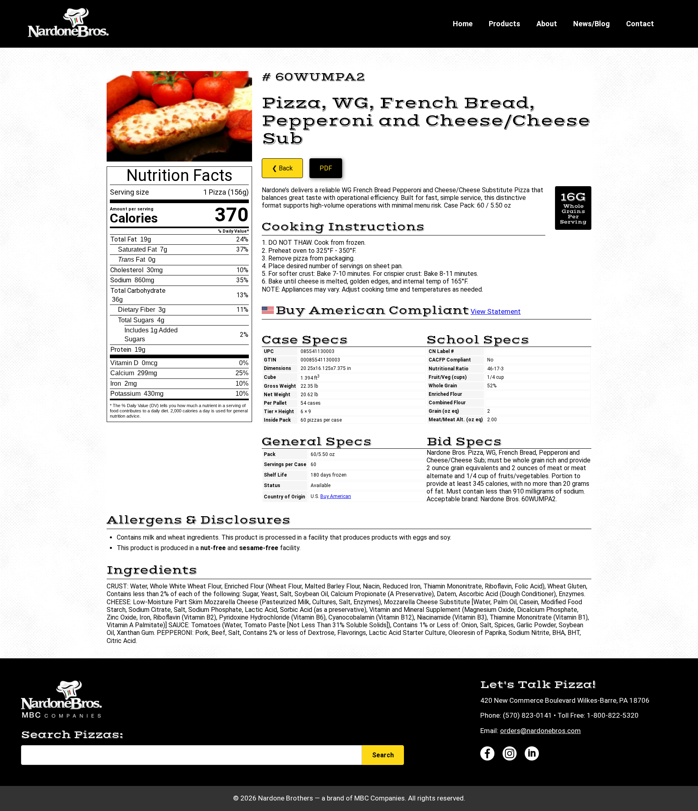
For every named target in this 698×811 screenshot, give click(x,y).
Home (463, 23)
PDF (326, 168)
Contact (640, 23)
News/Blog (591, 23)
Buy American (335, 496)
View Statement (496, 311)
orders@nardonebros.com (540, 731)
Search (383, 755)
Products (504, 23)
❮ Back (282, 168)
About (546, 23)
